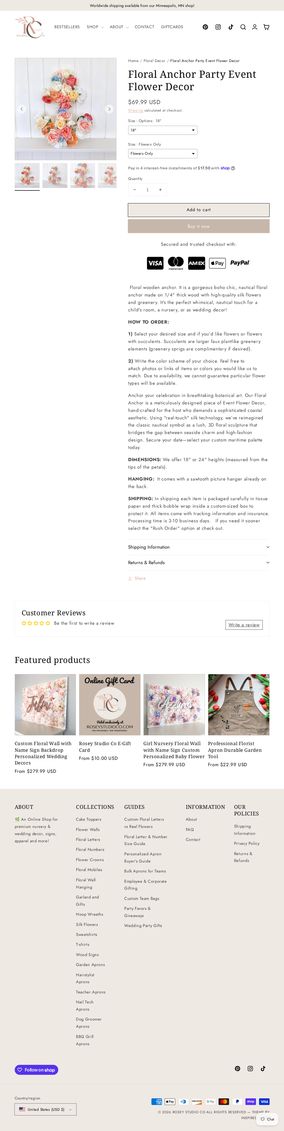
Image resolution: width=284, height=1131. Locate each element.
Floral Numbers (90, 849)
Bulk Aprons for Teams (145, 871)
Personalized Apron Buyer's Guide (142, 857)
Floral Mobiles (89, 870)
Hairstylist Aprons (85, 978)
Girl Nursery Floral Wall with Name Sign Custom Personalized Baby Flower (174, 749)
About (191, 819)
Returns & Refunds (243, 857)
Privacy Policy (247, 843)
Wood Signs (87, 955)
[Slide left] (21, 109)
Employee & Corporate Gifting (145, 885)
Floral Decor (155, 60)
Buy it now (199, 226)
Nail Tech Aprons (85, 1005)
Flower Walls (88, 830)
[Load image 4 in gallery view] (110, 175)
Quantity (135, 178)
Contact (193, 839)
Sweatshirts (86, 934)
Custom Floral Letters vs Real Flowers (144, 823)
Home (133, 60)
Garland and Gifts (87, 900)
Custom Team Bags (141, 898)
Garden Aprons (90, 965)
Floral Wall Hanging (86, 883)
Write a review (244, 624)
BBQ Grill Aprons (85, 1040)
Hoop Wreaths (89, 914)
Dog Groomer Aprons (89, 1022)
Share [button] (140, 578)
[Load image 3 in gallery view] (82, 175)
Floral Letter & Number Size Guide (146, 840)
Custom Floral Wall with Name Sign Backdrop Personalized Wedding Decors (43, 753)
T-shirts (82, 944)
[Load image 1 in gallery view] (27, 175)
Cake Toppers (89, 819)
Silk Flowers (87, 924)
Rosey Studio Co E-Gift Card (105, 746)
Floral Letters (88, 839)
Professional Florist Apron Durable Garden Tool (235, 749)
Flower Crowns (90, 860)
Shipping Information (245, 829)
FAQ (190, 830)
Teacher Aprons (91, 992)
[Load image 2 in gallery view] (54, 175)
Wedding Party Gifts (143, 926)
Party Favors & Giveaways (137, 912)
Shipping (135, 110)
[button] (94, 27)
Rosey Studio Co (189, 1112)
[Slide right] (109, 109)
